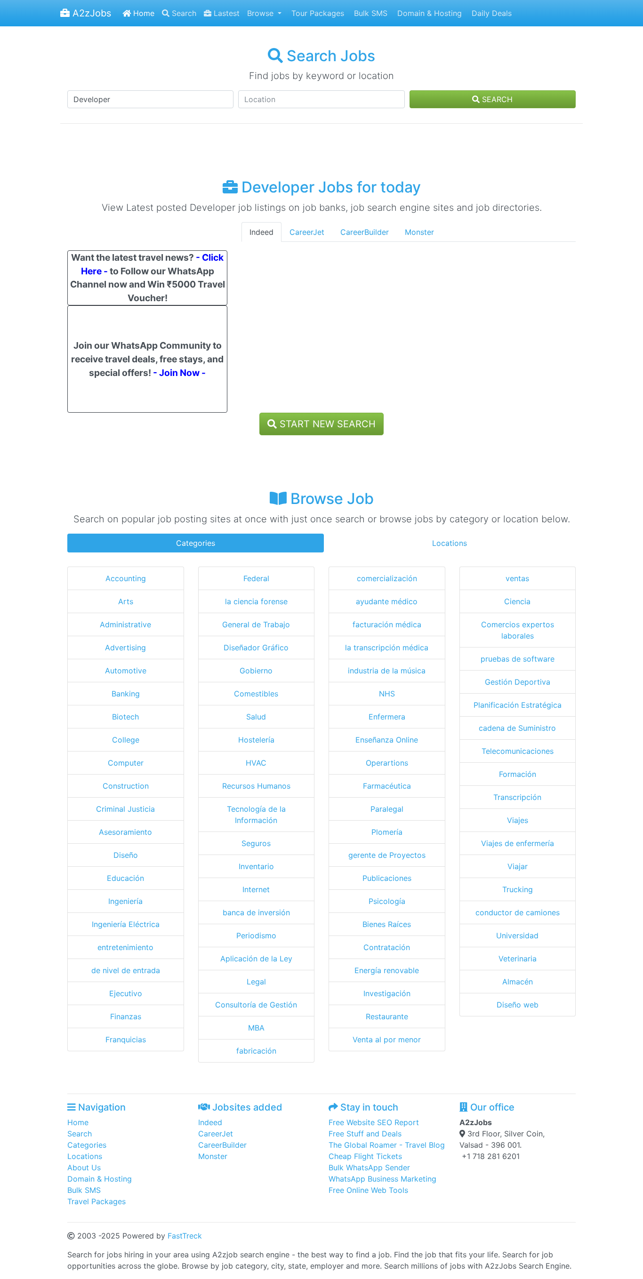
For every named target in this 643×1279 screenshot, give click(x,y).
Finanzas (125, 1016)
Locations (449, 543)
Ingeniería (125, 901)
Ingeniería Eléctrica (126, 924)
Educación (125, 878)
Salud (256, 716)
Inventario (256, 866)
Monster (419, 232)
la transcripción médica (386, 647)
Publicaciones (386, 878)
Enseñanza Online (386, 739)
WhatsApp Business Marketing (382, 1178)
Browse (261, 13)
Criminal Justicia (125, 809)
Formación (517, 774)
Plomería (386, 832)
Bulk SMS (369, 13)
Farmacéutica (387, 786)
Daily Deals (490, 13)
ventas (517, 578)
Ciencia (517, 601)
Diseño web (518, 1004)
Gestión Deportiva (517, 682)
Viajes (517, 820)
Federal (256, 578)
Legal (256, 981)
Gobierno (256, 670)
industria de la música (387, 670)
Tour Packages (316, 13)
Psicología (387, 901)
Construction (126, 786)
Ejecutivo (125, 993)
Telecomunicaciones (518, 751)
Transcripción (517, 797)
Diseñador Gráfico (256, 647)
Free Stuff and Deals (365, 1133)
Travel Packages (96, 1201)
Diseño (125, 855)
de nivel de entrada (125, 970)
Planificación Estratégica (518, 705)
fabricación (256, 1050)
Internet (256, 889)
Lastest (225, 13)
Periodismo (256, 935)
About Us (84, 1167)
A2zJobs (90, 13)
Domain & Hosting (428, 13)
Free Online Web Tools (368, 1190)
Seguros (256, 843)
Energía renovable (386, 970)
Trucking (517, 889)
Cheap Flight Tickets (365, 1156)
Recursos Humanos (256, 786)
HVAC (256, 762)
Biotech (125, 716)
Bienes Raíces (386, 924)
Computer (126, 762)
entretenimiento (125, 947)
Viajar (517, 866)
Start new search (326, 424)
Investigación (386, 993)
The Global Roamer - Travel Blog (387, 1145)
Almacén (517, 981)
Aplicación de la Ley (256, 958)
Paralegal (386, 809)
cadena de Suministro (517, 728)
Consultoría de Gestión (256, 1004)
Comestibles (256, 693)
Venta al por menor (387, 1039)
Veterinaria (517, 958)
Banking (126, 693)
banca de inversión (256, 912)
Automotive (125, 670)
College (125, 739)
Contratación (386, 947)
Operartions (387, 762)
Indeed (261, 232)
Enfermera (387, 716)
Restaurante (387, 1016)
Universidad (517, 935)
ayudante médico (387, 601)
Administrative (125, 624)
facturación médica (387, 624)
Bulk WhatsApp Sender (369, 1167)
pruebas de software (518, 658)
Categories (195, 543)
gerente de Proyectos (387, 855)
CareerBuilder (364, 232)
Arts (125, 601)
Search (182, 13)
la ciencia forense (256, 601)
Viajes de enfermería (517, 843)
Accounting (125, 578)
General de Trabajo (256, 624)
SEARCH (496, 99)
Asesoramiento (125, 832)
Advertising (125, 647)
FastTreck (185, 1235)
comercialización (387, 578)
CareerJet (306, 232)
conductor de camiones (517, 912)
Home (142, 13)
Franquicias (125, 1039)
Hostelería (256, 739)
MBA (256, 1027)
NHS (387, 693)
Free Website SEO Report (374, 1122)
